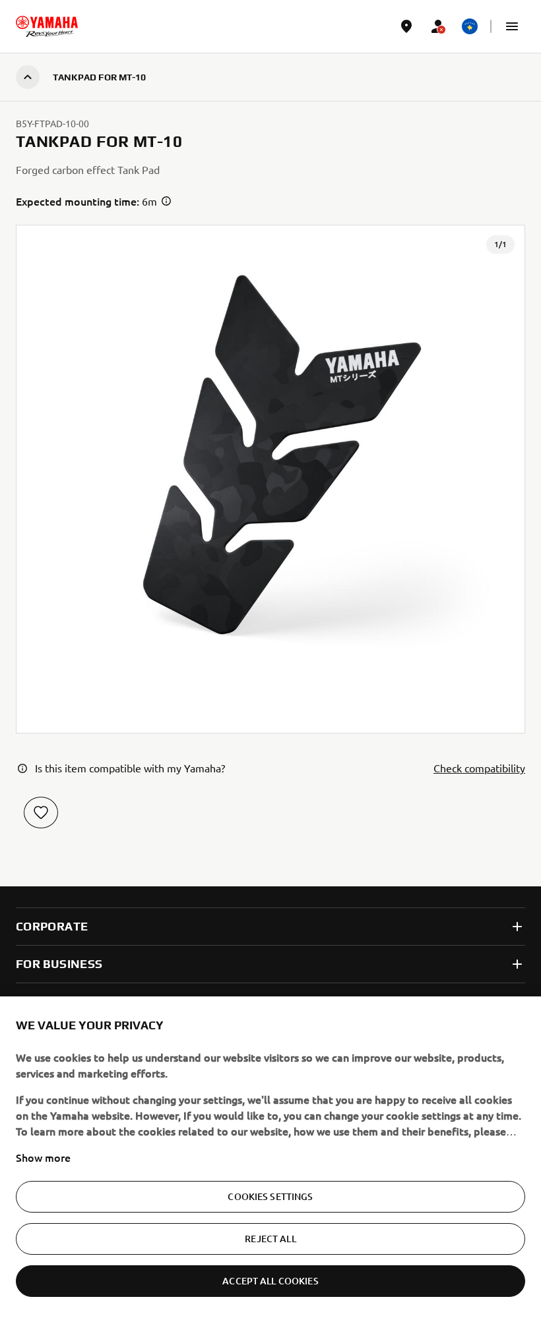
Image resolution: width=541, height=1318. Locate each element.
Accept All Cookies (270, 1281)
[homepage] (47, 26)
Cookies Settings (270, 1196)
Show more (43, 1157)
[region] (270, 1157)
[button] (512, 26)
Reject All (270, 1238)
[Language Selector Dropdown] (470, 26)
